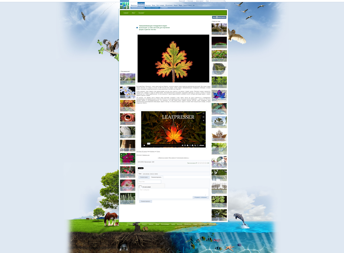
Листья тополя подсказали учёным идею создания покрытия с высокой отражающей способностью (219, 151)
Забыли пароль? (199, 1)
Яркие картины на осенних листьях (219, 99)
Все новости (172, 157)
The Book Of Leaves (141, 151)
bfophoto (152, 151)
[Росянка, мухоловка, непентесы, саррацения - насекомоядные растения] (127, 107)
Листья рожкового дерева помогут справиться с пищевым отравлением (219, 205)
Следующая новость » (183, 157)
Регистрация (190, 1)
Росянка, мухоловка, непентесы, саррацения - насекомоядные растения (127, 109)
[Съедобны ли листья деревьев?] (219, 57)
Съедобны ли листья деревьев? (217, 60)
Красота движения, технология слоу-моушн (218, 33)
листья (152, 173)
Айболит (151, 224)
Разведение (165, 7)
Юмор (153, 5)
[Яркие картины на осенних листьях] (219, 96)
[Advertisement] (126, 43)
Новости (144, 224)
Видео (180, 5)
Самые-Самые (187, 5)
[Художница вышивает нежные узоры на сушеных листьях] (219, 70)
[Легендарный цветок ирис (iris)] (127, 93)
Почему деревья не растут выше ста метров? (219, 219)
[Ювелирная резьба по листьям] (219, 136)
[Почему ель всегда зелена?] (219, 83)
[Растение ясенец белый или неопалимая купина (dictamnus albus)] (127, 200)
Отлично (205, 163)
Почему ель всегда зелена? (217, 86)
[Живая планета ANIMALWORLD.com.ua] (124, 5)
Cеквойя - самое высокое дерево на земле (127, 149)
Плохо (200, 163)
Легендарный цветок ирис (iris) (127, 96)
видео (156, 173)
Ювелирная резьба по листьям (218, 139)
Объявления (169, 5)
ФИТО (138, 224)
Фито (133, 12)
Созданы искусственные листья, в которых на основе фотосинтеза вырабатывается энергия (219, 164)
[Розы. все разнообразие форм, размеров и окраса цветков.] (127, 173)
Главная (126, 12)
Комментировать (156, 177)
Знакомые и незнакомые (152, 7)
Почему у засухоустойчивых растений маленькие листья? (217, 178)
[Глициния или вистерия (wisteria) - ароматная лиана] (127, 80)
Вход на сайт (182, 1)
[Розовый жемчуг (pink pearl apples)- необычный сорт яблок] (127, 186)
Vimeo (158, 151)
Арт (194, 5)
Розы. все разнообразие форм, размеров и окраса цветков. (127, 175)
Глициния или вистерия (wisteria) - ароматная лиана (126, 83)
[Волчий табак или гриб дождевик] (127, 133)
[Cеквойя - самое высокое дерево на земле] (127, 146)
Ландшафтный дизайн (137, 7)
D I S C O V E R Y (124, 0)
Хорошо (204, 163)
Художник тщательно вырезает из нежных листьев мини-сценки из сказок (218, 125)
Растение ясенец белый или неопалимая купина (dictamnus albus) (126, 202)
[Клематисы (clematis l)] (127, 160)
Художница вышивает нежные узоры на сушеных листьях (218, 72)
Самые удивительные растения (126, 123)
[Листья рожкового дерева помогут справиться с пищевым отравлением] (219, 203)
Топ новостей (125, 71)
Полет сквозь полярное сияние (218, 46)
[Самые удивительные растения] (127, 120)
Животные (134, 5)
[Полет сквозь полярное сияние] (219, 43)
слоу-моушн (146, 173)
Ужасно (198, 163)
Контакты (211, 224)
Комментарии (144, 177)
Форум (176, 5)
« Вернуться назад (163, 157)
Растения (141, 5)
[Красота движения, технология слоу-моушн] (219, 30)
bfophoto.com (146, 155)
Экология (148, 5)
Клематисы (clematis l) (126, 163)
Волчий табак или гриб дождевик (126, 136)
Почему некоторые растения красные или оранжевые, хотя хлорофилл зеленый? (218, 111)
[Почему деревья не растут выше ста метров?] (219, 216)
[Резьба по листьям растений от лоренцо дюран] (219, 189)
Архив (173, 224)
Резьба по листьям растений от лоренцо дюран (217, 192)
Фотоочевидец (165, 224)
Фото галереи (160, 5)
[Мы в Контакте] (219, 18)
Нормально (202, 163)
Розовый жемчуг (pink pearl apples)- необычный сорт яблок (127, 189)
